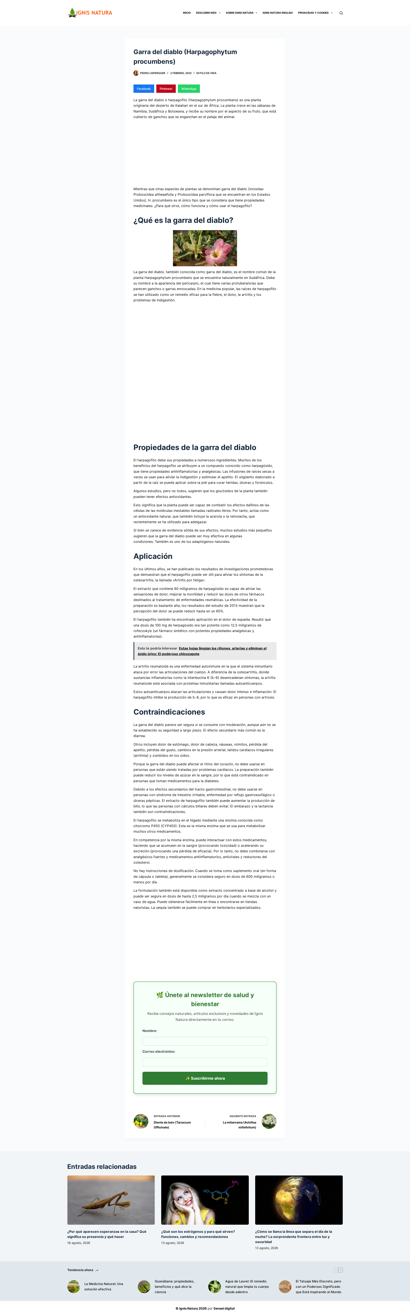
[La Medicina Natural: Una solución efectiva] (73, 1286)
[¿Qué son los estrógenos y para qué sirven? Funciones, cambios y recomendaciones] (205, 1200)
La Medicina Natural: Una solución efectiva (103, 1286)
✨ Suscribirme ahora (205, 1078)
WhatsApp (188, 88)
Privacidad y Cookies (313, 12)
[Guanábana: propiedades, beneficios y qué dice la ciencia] (144, 1286)
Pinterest (166, 88)
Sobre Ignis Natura (239, 12)
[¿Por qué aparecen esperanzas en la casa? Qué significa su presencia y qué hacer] (111, 1200)
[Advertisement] (205, 152)
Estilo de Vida (206, 73)
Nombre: (149, 1031)
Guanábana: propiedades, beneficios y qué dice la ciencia (174, 1286)
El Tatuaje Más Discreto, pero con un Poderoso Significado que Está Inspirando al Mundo (318, 1286)
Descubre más (206, 12)
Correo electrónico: (158, 1051)
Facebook (144, 88)
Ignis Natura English (278, 12)
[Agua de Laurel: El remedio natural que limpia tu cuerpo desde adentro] (214, 1286)
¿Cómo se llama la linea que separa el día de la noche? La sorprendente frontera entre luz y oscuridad (293, 1236)
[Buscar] (341, 13)
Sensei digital (224, 1308)
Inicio (187, 12)
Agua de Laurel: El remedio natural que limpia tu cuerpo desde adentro (247, 1286)
